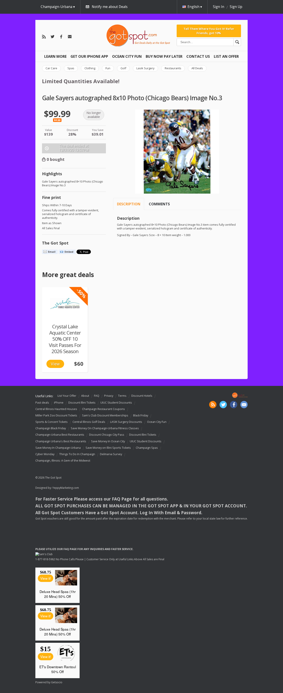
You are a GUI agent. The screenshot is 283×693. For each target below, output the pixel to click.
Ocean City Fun (127, 56)
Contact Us (198, 56)
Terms (122, 396)
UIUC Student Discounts (116, 402)
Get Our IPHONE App (89, 56)
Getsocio (56, 682)
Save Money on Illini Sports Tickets (108, 448)
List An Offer (226, 56)
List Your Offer (66, 396)
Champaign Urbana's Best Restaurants (60, 441)
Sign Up (236, 6)
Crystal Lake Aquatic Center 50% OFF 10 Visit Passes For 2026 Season (65, 339)
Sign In (218, 6)
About (85, 396)
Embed (69, 251)
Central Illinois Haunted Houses (56, 409)
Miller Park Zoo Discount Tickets (56, 415)
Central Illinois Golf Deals (89, 422)
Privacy (108, 396)
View (55, 363)
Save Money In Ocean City (108, 441)
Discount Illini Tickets (82, 402)
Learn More (55, 56)
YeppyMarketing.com (65, 488)
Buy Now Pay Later (164, 56)
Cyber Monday (44, 454)
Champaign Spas (147, 448)
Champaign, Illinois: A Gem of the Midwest (62, 460)
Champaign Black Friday (50, 428)
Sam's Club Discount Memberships (105, 415)
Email (51, 251)
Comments (159, 204)
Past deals (42, 402)
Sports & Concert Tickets (51, 422)
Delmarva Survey (111, 454)
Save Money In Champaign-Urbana (58, 448)
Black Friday (140, 415)
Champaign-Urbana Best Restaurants (59, 435)
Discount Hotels (141, 396)
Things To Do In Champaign (77, 454)
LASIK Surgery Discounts (126, 422)
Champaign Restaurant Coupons (103, 409)
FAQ (96, 396)
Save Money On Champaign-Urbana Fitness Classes (105, 428)
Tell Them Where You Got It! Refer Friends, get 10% (209, 31)
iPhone (58, 402)
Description (128, 204)
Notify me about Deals (110, 6)
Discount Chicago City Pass (106, 435)
